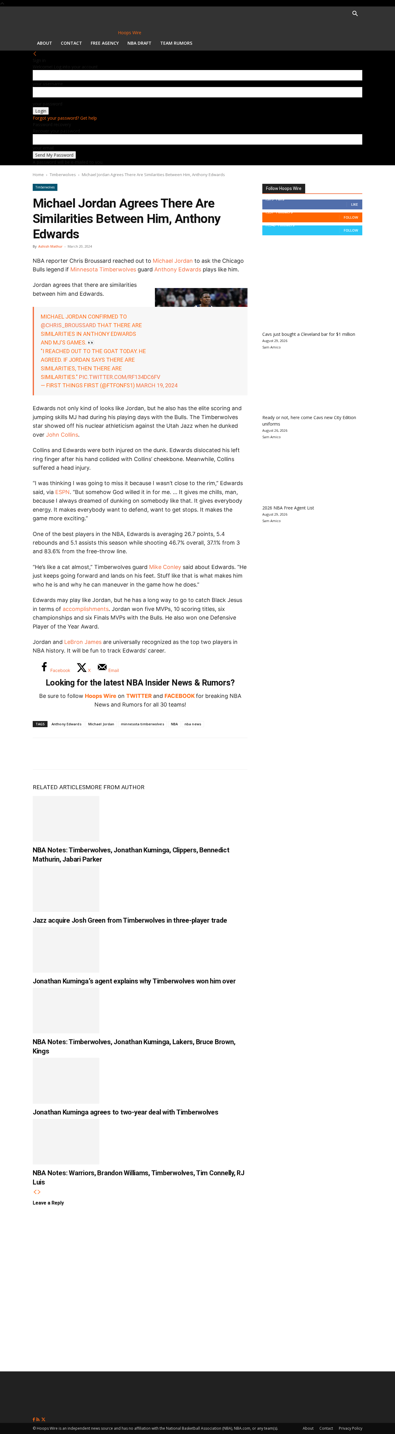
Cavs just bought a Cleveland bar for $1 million (308, 334)
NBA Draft (139, 43)
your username (48, 84)
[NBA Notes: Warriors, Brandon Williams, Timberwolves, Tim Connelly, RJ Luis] (66, 1141)
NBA (174, 724)
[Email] (123, 753)
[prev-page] (35, 1192)
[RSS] (38, 1419)
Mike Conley (165, 567)
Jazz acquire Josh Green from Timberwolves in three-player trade (130, 920)
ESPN (62, 492)
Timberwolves (63, 174)
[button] (354, 14)
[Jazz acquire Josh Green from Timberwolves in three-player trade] (66, 889)
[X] (62, 753)
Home (38, 174)
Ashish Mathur (50, 246)
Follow (351, 217)
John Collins (62, 434)
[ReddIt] (103, 753)
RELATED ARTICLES (59, 787)
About (44, 43)
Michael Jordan (173, 261)
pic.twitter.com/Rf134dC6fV (119, 377)
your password (47, 104)
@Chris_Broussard (68, 325)
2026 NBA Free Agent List (288, 508)
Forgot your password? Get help (65, 118)
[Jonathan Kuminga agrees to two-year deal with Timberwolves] (66, 1080)
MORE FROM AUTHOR (114, 787)
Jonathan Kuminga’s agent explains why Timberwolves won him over (134, 981)
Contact (71, 43)
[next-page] (39, 1192)
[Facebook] (42, 753)
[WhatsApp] (82, 753)
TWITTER (139, 696)
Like (354, 204)
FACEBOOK (179, 696)
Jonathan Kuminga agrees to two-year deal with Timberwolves (125, 1112)
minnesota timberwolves (142, 724)
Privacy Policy (350, 1428)
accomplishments (86, 609)
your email (43, 148)
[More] (144, 753)
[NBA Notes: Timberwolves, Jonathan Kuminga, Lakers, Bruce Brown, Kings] (66, 1010)
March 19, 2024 (156, 385)
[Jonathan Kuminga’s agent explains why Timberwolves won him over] (66, 950)
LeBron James (83, 642)
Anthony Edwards (177, 269)
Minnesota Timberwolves (103, 269)
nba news (193, 724)
